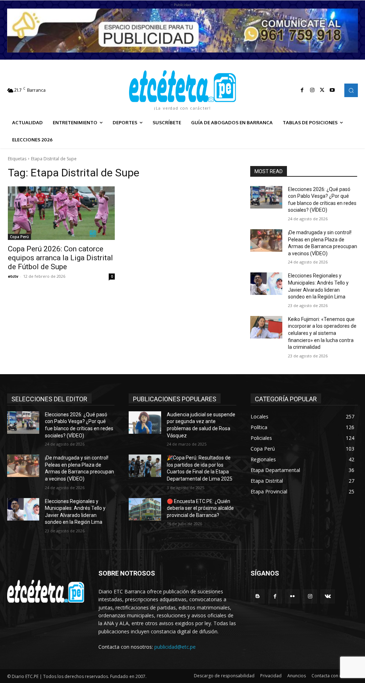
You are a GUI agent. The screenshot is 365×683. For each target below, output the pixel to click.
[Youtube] (332, 90)
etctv (13, 276)
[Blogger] (257, 596)
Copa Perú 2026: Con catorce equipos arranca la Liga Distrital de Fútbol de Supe (60, 258)
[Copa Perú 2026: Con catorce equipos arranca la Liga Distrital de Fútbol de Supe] (61, 213)
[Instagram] (312, 90)
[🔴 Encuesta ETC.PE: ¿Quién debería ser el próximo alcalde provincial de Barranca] (145, 509)
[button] (351, 90)
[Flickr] (292, 596)
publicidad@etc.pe (175, 646)
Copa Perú (19, 236)
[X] (322, 90)
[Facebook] (302, 90)
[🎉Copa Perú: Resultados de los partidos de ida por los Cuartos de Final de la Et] (145, 466)
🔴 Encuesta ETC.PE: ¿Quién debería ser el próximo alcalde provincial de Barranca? (200, 508)
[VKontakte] (327, 596)
